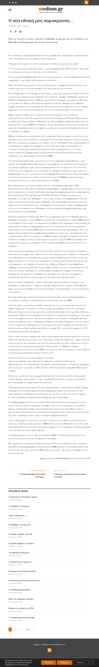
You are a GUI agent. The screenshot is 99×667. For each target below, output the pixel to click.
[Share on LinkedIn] (20, 31)
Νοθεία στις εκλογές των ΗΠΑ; (21, 608)
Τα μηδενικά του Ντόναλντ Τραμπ (23, 497)
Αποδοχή (48, 662)
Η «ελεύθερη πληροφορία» (20, 590)
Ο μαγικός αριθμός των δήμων (21, 543)
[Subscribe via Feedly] (86, 4)
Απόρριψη (64, 662)
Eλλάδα (26, 26)
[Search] (82, 2)
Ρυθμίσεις (81, 662)
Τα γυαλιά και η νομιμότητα (20, 562)
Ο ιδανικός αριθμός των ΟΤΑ (20, 534)
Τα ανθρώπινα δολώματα (19, 553)
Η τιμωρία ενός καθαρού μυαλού (22, 571)
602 (27, 629)
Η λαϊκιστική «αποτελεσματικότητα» (24, 580)
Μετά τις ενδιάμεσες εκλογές (21, 599)
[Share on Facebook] (10, 31)
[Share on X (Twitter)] (15, 31)
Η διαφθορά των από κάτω (20, 525)
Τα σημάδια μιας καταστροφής (22, 617)
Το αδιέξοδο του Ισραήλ (19, 506)
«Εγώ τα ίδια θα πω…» (18, 515)
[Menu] (10, 10)
